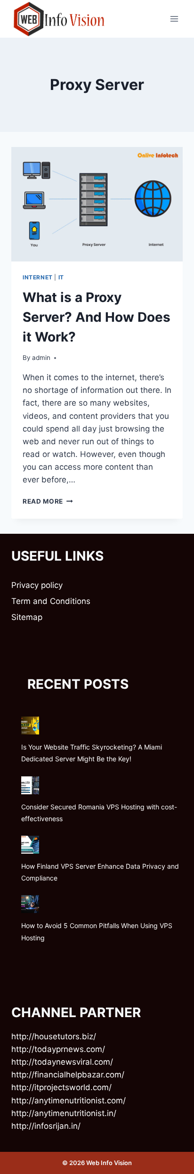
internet (38, 277)
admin (41, 357)
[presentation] (97, 204)
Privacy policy (37, 585)
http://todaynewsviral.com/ (62, 1062)
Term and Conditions (50, 601)
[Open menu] (174, 18)
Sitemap (26, 617)
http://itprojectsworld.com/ (61, 1087)
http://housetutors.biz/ (53, 1036)
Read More (48, 501)
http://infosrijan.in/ (46, 1126)
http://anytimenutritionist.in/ (63, 1113)
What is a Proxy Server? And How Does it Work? (96, 317)
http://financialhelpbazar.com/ (67, 1074)
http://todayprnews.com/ (58, 1049)
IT (61, 277)
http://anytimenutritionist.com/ (68, 1100)
